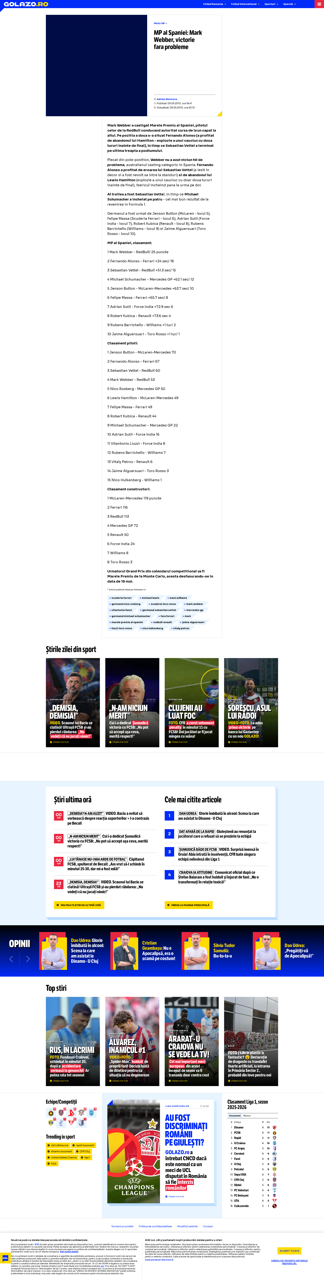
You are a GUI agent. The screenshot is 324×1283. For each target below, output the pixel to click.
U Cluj (237, 1164)
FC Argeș (239, 1148)
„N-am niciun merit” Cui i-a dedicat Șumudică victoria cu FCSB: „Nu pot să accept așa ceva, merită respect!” (132, 702)
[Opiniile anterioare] (11, 959)
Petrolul (239, 1169)
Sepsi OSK (240, 1174)
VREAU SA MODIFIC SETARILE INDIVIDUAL (289, 1262)
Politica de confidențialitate (155, 1226)
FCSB (237, 1133)
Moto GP (159, 23)
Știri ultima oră (72, 799)
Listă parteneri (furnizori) (159, 1260)
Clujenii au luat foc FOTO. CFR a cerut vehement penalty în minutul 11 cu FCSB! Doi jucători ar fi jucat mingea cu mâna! (192, 702)
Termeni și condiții (122, 1226)
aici (102, 1266)
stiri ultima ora (59, 1145)
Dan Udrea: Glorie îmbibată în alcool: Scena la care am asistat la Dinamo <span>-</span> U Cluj (74, 951)
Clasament (235, 1115)
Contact (208, 1226)
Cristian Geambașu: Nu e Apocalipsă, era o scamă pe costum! (146, 951)
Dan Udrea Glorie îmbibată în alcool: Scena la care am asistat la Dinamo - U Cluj (216, 816)
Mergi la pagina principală (190, 905)
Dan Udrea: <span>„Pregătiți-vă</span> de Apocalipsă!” (288, 951)
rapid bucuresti (85, 1145)
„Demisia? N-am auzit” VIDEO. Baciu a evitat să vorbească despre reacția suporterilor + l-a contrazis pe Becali (105, 818)
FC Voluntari (241, 1190)
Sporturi (270, 4)
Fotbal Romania (213, 4)
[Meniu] (319, 4)
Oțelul (237, 1185)
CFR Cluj (85, 1151)
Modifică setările (187, 1226)
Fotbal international (243, 4)
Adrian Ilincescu (167, 99)
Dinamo (238, 1127)
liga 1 (87, 1157)
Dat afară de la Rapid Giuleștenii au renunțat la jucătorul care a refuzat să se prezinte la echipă (216, 834)
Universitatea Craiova (64, 1157)
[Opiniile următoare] (28, 959)
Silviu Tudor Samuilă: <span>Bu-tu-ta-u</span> (217, 951)
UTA (236, 1201)
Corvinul (239, 1153)
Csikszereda (241, 1206)
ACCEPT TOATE (289, 1250)
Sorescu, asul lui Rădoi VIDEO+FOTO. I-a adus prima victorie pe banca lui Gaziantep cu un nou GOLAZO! (251, 702)
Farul (237, 1159)
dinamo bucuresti (61, 1151)
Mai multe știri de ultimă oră (81, 905)
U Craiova (239, 1143)
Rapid (237, 1138)
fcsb (53, 1163)
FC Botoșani (241, 1195)
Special (288, 4)
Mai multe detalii (69, 1251)
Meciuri (247, 1115)
